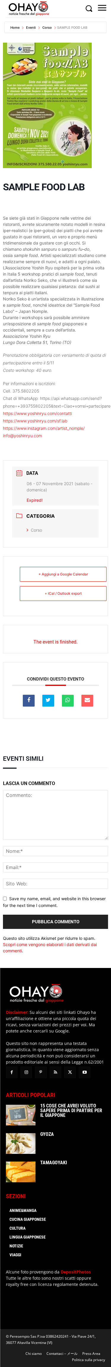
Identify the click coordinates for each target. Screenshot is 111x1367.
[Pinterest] (40, 1072)
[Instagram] (26, 1072)
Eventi (31, 27)
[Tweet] (48, 701)
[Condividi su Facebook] (29, 701)
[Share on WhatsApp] (68, 701)
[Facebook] (11, 1072)
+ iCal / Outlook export (63, 593)
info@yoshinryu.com (22, 435)
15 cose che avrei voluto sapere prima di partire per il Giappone (71, 1110)
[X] (70, 1072)
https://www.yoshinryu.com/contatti (37, 413)
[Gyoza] (21, 1143)
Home (15, 27)
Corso (47, 27)
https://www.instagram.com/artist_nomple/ (44, 428)
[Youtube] (84, 1072)
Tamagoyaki (53, 1162)
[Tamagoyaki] (21, 1172)
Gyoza (47, 1134)
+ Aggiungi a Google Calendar (63, 574)
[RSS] (55, 1072)
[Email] (87, 701)
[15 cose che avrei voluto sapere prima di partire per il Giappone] (21, 1115)
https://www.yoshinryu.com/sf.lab (35, 420)
